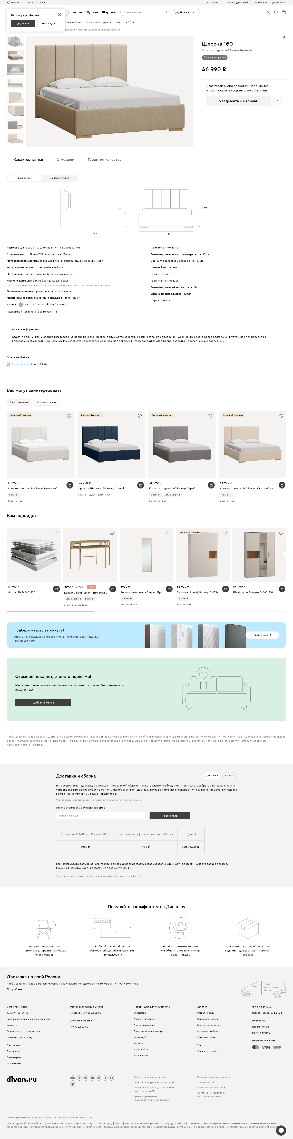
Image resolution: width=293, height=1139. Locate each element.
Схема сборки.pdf (22, 364)
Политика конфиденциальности (215, 1077)
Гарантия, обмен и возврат (149, 1031)
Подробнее (14, 989)
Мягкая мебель (205, 1013)
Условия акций (205, 1082)
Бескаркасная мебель (209, 1025)
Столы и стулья (206, 1037)
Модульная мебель (208, 1031)
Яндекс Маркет (260, 1013)
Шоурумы (109, 12)
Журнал (92, 12)
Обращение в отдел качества (24, 1031)
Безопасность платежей (211, 1087)
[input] (146, 12)
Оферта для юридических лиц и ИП (154, 1082)
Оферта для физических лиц (150, 1077)
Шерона (165, 300)
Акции (77, 12)
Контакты (12, 1025)
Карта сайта (141, 1049)
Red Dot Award (260, 1027)
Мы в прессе (141, 1055)
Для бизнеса (14, 1051)
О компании (140, 1013)
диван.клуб (140, 1037)
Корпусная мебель (207, 1019)
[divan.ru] (21, 1079)
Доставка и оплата (144, 1025)
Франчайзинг (14, 1063)
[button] (268, 12)
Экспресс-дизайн (207, 1051)
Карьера (138, 1043)
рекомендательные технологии (74, 1117)
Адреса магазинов (144, 1019)
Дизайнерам (14, 1057)
